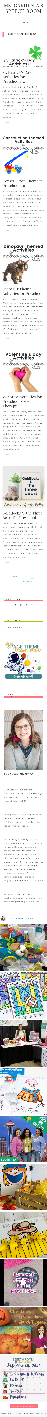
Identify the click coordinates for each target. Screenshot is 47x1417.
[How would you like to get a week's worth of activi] (23, 1330)
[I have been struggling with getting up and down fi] (23, 1282)
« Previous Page (11, 576)
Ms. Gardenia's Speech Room (23, 8)
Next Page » (27, 581)
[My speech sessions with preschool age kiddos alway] (23, 995)
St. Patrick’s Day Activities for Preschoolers (17, 77)
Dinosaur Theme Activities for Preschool (22, 291)
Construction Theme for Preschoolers (23, 183)
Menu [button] (25, 22)
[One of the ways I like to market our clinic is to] (23, 947)
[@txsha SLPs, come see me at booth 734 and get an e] (23, 1043)
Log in (43, 1413)
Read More (7, 123)
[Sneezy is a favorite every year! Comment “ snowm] (23, 1091)
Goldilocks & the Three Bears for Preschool (22, 515)
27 (18, 581)
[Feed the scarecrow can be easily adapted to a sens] (23, 1187)
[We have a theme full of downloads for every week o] (23, 1378)
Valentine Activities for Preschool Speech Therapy (22, 401)
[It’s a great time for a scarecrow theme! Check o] (23, 1235)
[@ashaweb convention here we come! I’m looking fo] (23, 1139)
